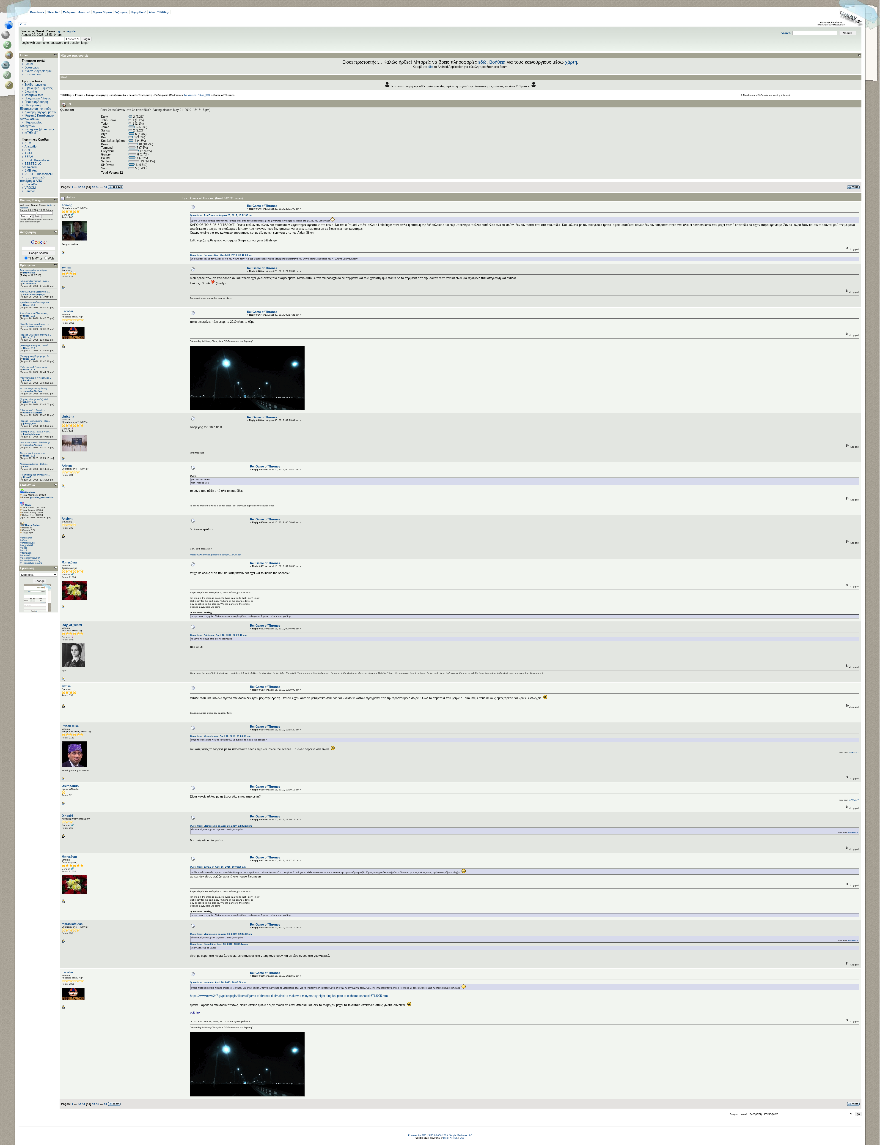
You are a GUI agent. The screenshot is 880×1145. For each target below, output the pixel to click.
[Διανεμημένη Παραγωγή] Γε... (35, 356)
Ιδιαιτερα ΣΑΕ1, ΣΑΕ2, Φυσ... (35, 431)
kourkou (27, 380)
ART (27, 150)
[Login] (8, 75)
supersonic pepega (34, 294)
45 (93, 187)
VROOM (30, 187)
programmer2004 (31, 558)
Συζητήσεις (121, 12)
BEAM (29, 156)
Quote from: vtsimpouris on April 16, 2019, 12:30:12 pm (221, 826)
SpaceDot (31, 184)
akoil (24, 550)
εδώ (482, 62)
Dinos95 (67, 815)
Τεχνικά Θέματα (102, 12)
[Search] (10, 55)
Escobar (67, 311)
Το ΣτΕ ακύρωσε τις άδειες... (34, 388)
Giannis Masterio (32, 412)
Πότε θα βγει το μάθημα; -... (34, 324)
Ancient (67, 518)
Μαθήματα (69, 12)
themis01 (27, 555)
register (71, 31)
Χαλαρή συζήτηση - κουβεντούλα (106, 95)
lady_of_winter (72, 625)
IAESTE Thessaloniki (39, 174)
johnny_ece (29, 402)
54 (105, 187)
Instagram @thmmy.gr (39, 129)
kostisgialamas (31, 434)
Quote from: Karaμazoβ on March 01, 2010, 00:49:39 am (221, 255)
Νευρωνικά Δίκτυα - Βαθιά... (34, 464)
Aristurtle (30, 146)
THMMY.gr (66, 95)
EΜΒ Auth (31, 170)
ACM (28, 143)
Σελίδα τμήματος (35, 84)
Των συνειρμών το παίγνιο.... (35, 270)
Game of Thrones (223, 95)
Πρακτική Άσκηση (36, 102)
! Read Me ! (53, 12)
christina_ (69, 416)
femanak (26, 553)
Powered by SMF (417, 1135)
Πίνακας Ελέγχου (32, 200)
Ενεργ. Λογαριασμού (38, 71)
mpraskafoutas (72, 924)
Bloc (445, 1138)
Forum (29, 64)
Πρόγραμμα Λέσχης (37, 98)
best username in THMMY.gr (35, 442)
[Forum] (6, 35)
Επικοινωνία (33, 74)
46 (97, 187)
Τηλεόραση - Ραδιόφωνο (153, 95)
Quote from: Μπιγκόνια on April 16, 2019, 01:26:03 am (220, 736)
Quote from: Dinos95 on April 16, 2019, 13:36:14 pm (219, 944)
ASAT (28, 153)
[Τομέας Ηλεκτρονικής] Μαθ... (35, 399)
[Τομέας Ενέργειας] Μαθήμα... (35, 334)
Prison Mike (70, 726)
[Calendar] (6, 65)
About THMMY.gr (159, 12)
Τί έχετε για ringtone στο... (33, 453)
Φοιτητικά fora (34, 95)
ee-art (132, 95)
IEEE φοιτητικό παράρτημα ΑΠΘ (32, 179)
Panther (30, 191)
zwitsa (66, 267)
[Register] (10, 85)
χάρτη (571, 62)
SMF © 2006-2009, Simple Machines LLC (450, 1135)
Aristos (67, 465)
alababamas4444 (32, 326)
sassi (26, 466)
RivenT (27, 477)
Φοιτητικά (84, 12)
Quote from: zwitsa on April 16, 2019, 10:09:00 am (218, 867)
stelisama (27, 537)
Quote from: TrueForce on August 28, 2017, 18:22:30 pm (221, 215)
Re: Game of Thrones (262, 206)
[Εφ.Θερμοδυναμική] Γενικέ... (35, 345)
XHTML (454, 1138)
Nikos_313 (29, 305)
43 (83, 187)
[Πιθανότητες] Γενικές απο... (34, 367)
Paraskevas (28, 542)
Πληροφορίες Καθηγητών (30, 124)
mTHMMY (31, 132)
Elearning (31, 91)
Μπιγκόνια (29, 272)
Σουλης (67, 205)
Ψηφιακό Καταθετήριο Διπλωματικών (37, 117)
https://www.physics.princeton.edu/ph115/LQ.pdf (215, 554)
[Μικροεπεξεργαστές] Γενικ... (34, 281)
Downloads (37, 12)
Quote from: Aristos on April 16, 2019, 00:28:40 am (218, 635)
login (59, 31)
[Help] (8, 45)
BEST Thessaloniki (37, 160)
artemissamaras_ (31, 560)
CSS (462, 1138)
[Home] (10, 25)
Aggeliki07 (27, 545)
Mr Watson (190, 95)
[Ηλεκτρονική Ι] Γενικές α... (33, 410)
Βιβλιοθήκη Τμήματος (38, 88)
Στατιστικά (27, 485)
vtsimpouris (70, 786)
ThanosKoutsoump (32, 563)
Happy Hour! (138, 12)
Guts (24, 540)
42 (79, 187)
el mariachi (29, 283)
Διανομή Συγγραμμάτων (41, 112)
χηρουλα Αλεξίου (32, 391)
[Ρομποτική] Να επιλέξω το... (35, 474)
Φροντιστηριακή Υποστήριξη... (36, 378)
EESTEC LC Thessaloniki (30, 165)
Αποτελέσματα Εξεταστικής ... (35, 291)
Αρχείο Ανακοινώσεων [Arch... (35, 302)
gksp (24, 548)
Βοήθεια (497, 62)
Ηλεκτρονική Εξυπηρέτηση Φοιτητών (35, 107)
